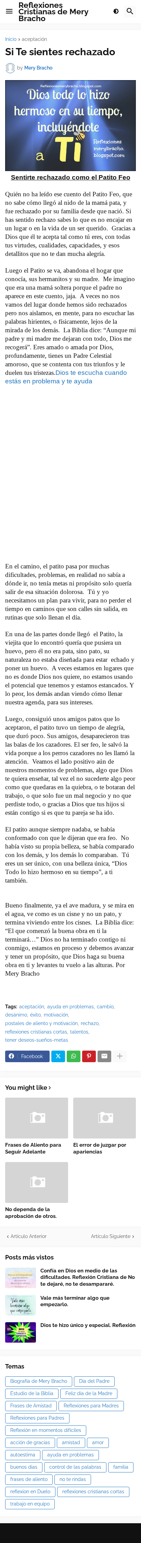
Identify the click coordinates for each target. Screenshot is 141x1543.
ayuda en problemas (70, 1006)
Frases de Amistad (31, 1405)
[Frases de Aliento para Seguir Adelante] (36, 1118)
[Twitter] (58, 1056)
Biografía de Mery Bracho (38, 1381)
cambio (105, 1006)
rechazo (90, 1023)
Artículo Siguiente (110, 1236)
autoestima (22, 1454)
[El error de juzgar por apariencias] (104, 1118)
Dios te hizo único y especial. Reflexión (88, 1325)
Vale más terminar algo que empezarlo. (75, 1301)
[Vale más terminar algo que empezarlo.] (20, 1305)
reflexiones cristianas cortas (36, 1032)
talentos (79, 1032)
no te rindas (73, 1479)
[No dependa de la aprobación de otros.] (36, 1182)
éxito (35, 1015)
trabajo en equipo (30, 1504)
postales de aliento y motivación (41, 1023)
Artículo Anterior (29, 1236)
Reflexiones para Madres (91, 1405)
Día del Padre (94, 1381)
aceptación (34, 39)
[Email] (104, 1056)
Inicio (10, 39)
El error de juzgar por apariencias (99, 1148)
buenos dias (23, 1467)
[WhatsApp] (73, 1056)
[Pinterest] (89, 1056)
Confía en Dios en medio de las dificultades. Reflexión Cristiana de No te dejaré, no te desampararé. (87, 1277)
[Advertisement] (70, 489)
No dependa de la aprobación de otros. (30, 1212)
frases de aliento (29, 1479)
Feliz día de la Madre (88, 1393)
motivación (56, 1015)
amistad (71, 1442)
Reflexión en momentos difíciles (45, 1430)
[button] (9, 11)
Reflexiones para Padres (37, 1418)
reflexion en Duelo (30, 1491)
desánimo (16, 1015)
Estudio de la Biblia (31, 1393)
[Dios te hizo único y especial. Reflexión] (20, 1332)
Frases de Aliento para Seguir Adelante (33, 1148)
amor (98, 1442)
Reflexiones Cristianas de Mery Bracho (53, 11)
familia (120, 1467)
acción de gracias (30, 1442)
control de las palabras (75, 1467)
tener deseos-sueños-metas (36, 1040)
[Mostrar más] (120, 1056)
